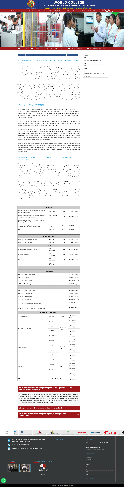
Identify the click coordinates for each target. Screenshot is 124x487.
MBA (85, 63)
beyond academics (78, 48)
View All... (27, 475)
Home (13, 10)
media (87, 442)
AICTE (87, 469)
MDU (87, 472)
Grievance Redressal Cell (93, 447)
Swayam (88, 462)
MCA (85, 68)
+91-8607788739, (16, 445)
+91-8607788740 (25, 445)
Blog (74, 10)
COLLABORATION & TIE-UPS (98, 48)
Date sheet (87, 76)
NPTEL (87, 464)
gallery (49, 48)
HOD (21, 55)
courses (20, 10)
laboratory (37, 55)
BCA (85, 71)
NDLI (87, 474)
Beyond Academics (62, 55)
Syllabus (45, 55)
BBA (85, 66)
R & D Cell (62, 48)
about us (25, 48)
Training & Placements (44, 10)
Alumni (67, 10)
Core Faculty (104, 442)
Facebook (89, 457)
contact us (58, 10)
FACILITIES (37, 48)
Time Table (53, 55)
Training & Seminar (91, 445)
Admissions (30, 10)
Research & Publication (72, 55)
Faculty (29, 55)
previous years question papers (94, 73)
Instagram (89, 459)
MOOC (87, 467)
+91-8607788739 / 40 (87, 10)
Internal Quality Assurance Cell (96, 450)
